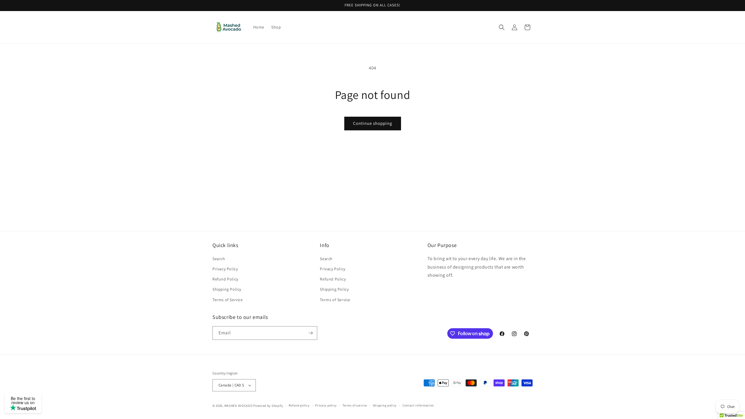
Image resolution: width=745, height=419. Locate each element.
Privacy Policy (225, 268)
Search (218, 258)
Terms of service (355, 405)
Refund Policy (225, 279)
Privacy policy (326, 405)
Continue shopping (372, 123)
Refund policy (299, 405)
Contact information (418, 405)
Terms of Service (227, 299)
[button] (501, 27)
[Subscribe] (310, 333)
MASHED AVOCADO (238, 406)
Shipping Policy (226, 289)
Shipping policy (385, 405)
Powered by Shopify (268, 406)
